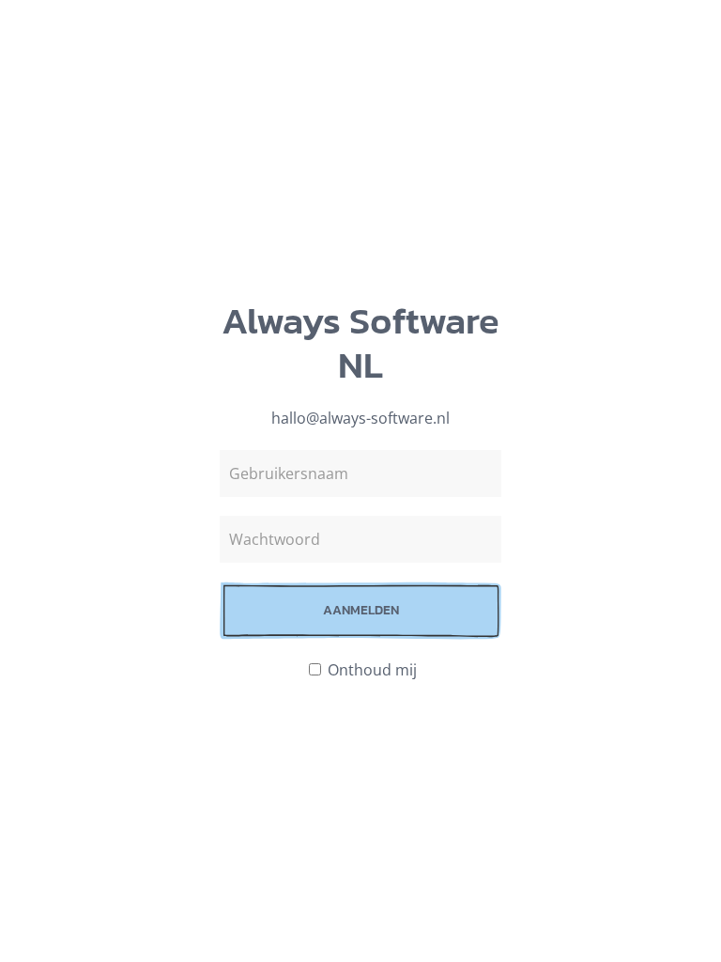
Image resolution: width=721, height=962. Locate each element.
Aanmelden (361, 610)
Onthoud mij (370, 669)
